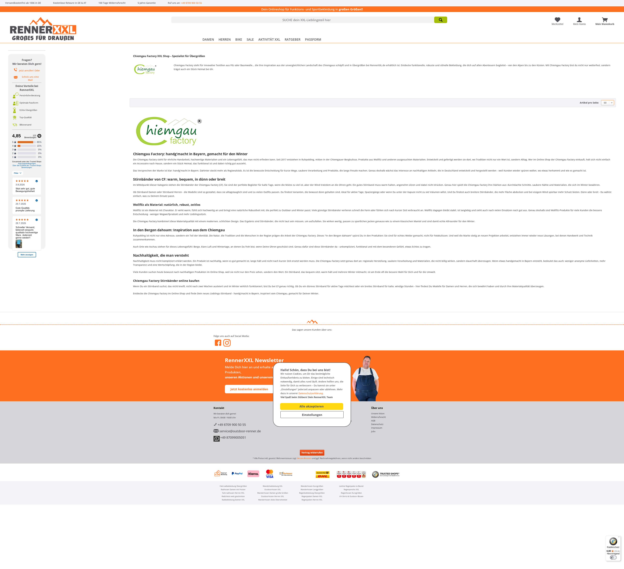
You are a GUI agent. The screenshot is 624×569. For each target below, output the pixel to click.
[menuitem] (309, 19)
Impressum (376, 427)
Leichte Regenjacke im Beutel (351, 486)
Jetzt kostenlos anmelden (249, 389)
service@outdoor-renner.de (240, 431)
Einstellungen (312, 415)
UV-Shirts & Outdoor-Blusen (351, 496)
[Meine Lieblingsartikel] (558, 18)
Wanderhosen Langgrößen (312, 489)
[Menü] (619, 538)
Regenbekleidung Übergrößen (312, 493)
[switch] (613, 557)
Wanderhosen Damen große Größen (272, 493)
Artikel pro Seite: (589, 102)
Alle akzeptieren (311, 406)
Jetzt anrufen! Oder (29, 70)
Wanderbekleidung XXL (273, 486)
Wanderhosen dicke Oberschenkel (272, 499)
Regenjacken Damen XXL (312, 496)
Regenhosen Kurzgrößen (351, 493)
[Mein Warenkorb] (605, 18)
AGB (373, 420)
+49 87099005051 (233, 437)
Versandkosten (304, 458)
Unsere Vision (377, 413)
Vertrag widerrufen (312, 452)
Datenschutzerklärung (311, 393)
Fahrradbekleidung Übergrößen (233, 486)
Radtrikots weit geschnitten (233, 496)
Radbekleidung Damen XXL (233, 499)
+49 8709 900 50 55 (191, 2)
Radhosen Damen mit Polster (233, 489)
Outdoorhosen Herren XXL (272, 496)
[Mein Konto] (580, 18)
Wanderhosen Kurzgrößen (312, 486)
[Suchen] (440, 20)
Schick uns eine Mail (30, 78)
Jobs (373, 431)
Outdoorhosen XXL (272, 489)
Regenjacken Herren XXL (312, 499)
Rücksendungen (339, 424)
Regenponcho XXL (351, 489)
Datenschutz (377, 424)
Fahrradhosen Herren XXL (233, 493)
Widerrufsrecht (378, 417)
